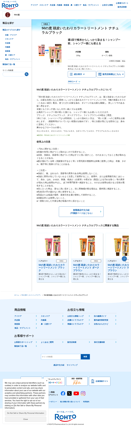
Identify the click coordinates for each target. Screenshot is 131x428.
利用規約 (86, 402)
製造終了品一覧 (9, 64)
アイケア (18, 316)
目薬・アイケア (11, 35)
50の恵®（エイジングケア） (31, 295)
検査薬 (7, 51)
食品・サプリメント (12, 59)
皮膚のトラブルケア (75, 320)
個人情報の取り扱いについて (70, 402)
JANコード (72, 81)
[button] (124, 258)
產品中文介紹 (58, 365)
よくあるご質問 (47, 342)
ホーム (16, 295)
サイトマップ (72, 365)
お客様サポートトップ (23, 342)
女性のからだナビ (101, 324)
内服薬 (7, 47)
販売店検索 (71, 342)
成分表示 (78, 74)
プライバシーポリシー (49, 402)
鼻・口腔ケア (10, 55)
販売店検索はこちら (112, 74)
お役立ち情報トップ (75, 316)
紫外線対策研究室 (101, 320)
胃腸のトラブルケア (75, 324)
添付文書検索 (99, 342)
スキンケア (9, 39)
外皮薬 (7, 43)
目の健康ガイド (100, 316)
